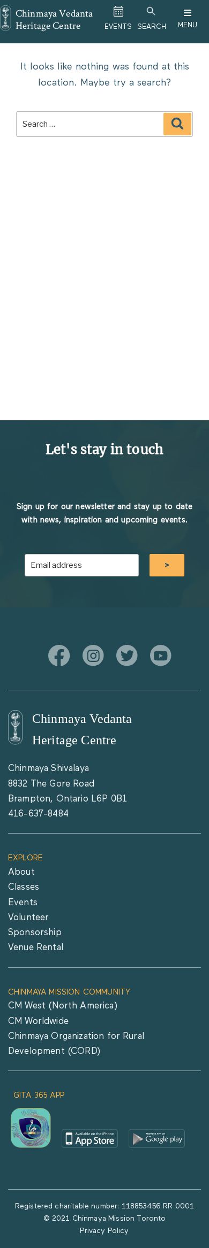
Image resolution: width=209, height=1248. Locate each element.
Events (23, 902)
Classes (23, 887)
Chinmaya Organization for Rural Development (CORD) (76, 1044)
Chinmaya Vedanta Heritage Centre (54, 19)
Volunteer (28, 917)
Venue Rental (35, 947)
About (21, 872)
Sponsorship (35, 932)
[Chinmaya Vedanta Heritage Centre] (5, 13)
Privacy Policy (104, 1231)
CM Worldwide (38, 1021)
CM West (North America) (62, 1006)
